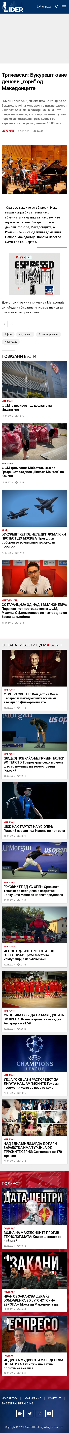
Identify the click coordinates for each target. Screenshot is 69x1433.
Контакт (54, 1398)
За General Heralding (17, 1403)
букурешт (26, 334)
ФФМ (9, 334)
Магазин (8, 131)
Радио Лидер (13, 6)
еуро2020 (12, 341)
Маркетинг (33, 1398)
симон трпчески (49, 334)
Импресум (9, 1398)
